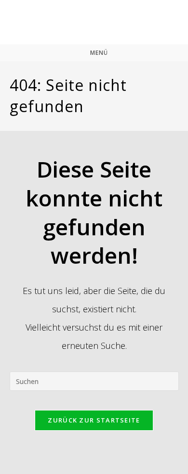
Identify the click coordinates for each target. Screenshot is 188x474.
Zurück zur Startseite (94, 420)
